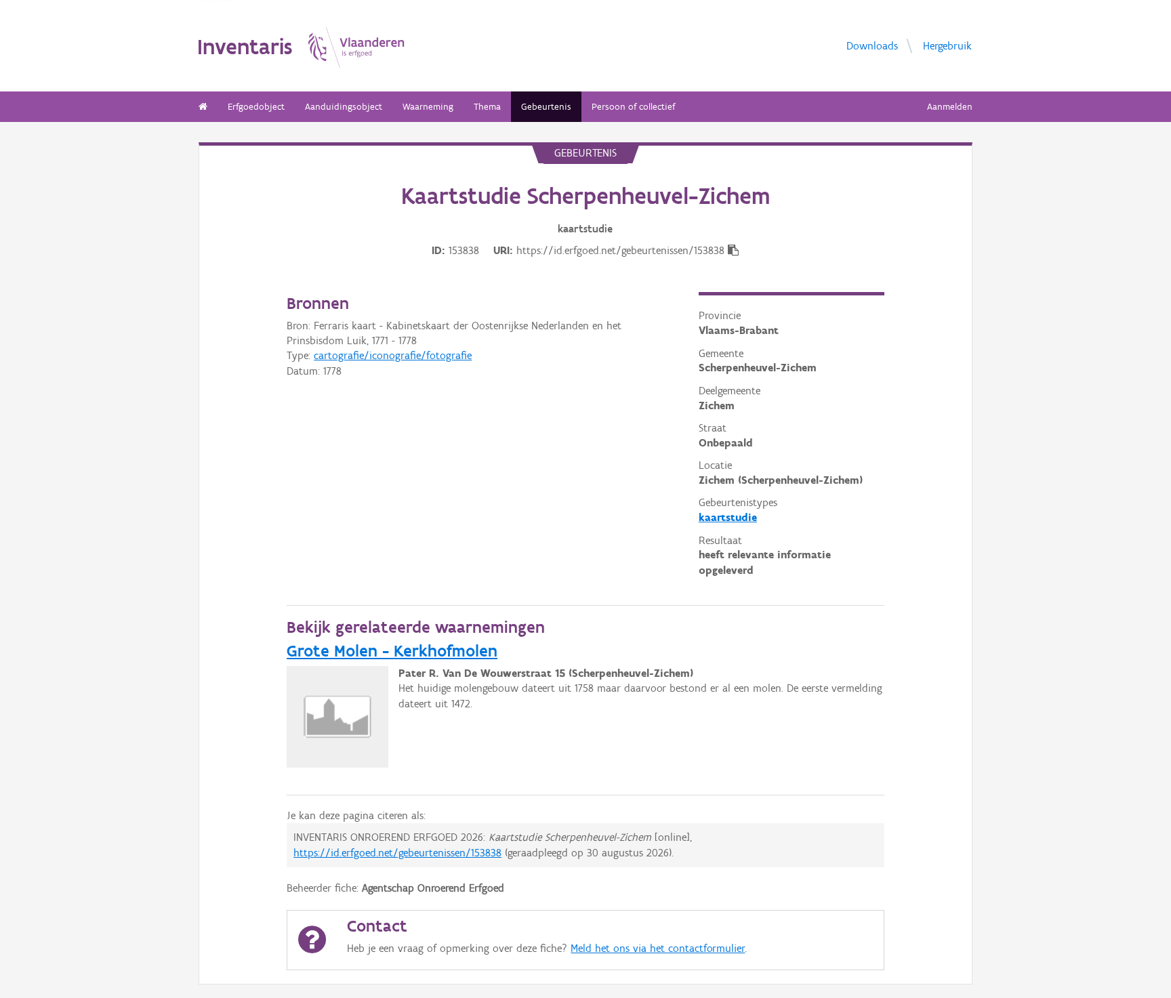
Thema (487, 106)
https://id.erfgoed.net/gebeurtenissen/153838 (397, 852)
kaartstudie (728, 517)
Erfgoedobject (256, 106)
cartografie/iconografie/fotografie (393, 355)
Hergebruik (947, 45)
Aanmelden (949, 106)
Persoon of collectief (633, 106)
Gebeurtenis (546, 106)
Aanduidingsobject (343, 106)
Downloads (872, 45)
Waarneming (428, 106)
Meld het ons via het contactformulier (658, 948)
